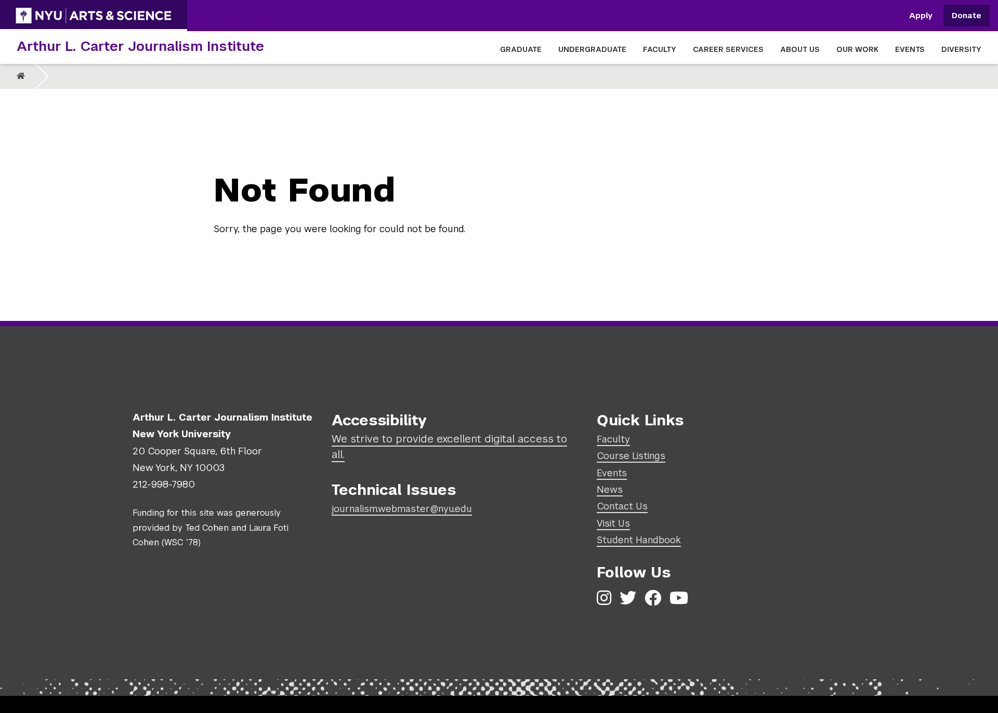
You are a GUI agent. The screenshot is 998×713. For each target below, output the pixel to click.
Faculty (613, 439)
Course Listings (631, 456)
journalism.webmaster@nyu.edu (402, 509)
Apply (921, 16)
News (610, 489)
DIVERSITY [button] (961, 49)
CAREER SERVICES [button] (728, 49)
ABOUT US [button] (800, 49)
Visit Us (613, 523)
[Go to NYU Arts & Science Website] (93, 15)
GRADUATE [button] (521, 49)
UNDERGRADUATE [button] (592, 49)
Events (612, 473)
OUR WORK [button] (857, 49)
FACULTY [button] (659, 49)
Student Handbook (639, 540)
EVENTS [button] (910, 49)
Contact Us (622, 506)
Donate (966, 16)
